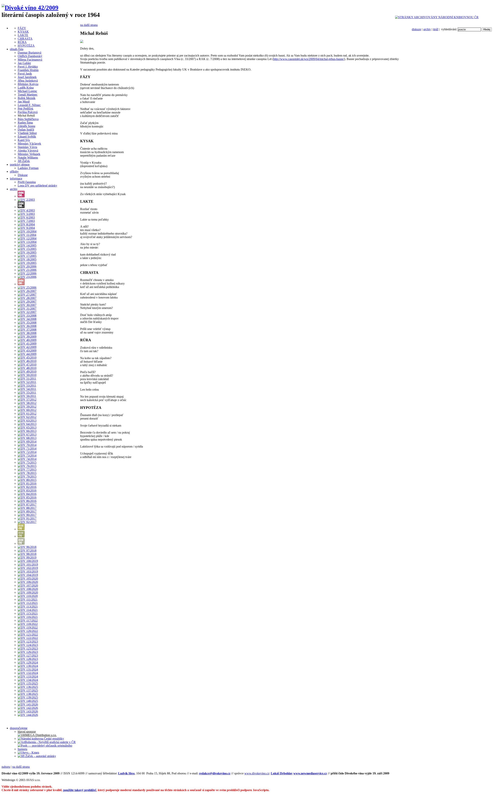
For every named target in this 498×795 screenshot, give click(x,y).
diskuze (416, 29)
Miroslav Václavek (29, 143)
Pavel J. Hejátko (28, 66)
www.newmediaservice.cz (310, 773)
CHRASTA (25, 38)
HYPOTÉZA (26, 45)
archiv (427, 29)
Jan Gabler (24, 63)
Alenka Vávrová (28, 150)
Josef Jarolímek (27, 77)
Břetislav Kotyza (28, 84)
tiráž (435, 29)
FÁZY (22, 28)
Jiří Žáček (24, 161)
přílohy (14, 171)
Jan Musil (24, 101)
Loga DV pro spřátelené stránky (37, 185)
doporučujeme (18, 728)
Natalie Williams (28, 157)
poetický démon (20, 164)
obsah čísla (16, 49)
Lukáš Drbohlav (282, 773)
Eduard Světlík (27, 136)
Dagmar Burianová (29, 52)
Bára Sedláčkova (28, 119)
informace (16, 178)
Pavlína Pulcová (28, 112)
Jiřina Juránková (28, 80)
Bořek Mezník (26, 98)
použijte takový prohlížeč (79, 790)
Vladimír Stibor (27, 133)
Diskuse (23, 175)
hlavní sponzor (27, 731)
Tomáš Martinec (28, 94)
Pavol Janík (25, 73)
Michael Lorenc (27, 91)
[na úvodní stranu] (30, 7)
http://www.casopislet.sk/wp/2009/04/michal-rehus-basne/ (308, 59)
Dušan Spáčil (26, 129)
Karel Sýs (24, 140)
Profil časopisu (27, 182)
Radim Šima (25, 122)
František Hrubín (28, 70)
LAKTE (23, 35)
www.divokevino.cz (256, 773)
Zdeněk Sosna (26, 126)
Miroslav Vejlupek (29, 154)
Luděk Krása (26, 87)
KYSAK (23, 31)
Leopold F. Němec (29, 105)
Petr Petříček (25, 108)
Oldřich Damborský (30, 56)
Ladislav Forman (28, 168)
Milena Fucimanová (30, 59)
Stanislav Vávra (27, 147)
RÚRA (22, 42)
